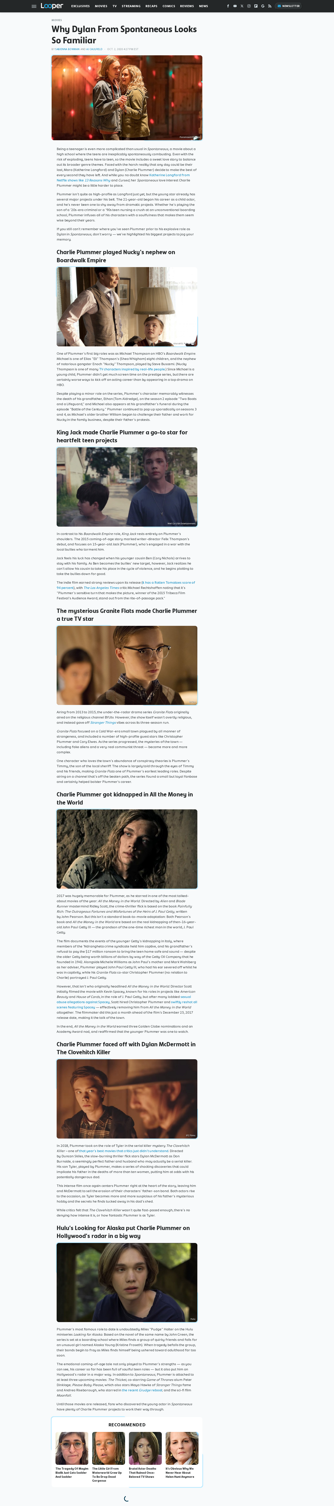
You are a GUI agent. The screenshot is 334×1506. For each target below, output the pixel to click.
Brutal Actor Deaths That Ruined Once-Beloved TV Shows (142, 1473)
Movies (101, 6)
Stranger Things (103, 722)
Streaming (131, 6)
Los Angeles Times (104, 587)
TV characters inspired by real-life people (132, 369)
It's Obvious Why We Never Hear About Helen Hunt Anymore (180, 1473)
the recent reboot (142, 1390)
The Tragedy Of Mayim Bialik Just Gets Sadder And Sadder (71, 1473)
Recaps (152, 6)
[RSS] (270, 7)
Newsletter (291, 6)
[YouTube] (235, 7)
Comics (169, 6)
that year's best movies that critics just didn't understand (123, 1151)
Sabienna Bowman (67, 49)
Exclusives (80, 6)
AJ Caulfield (94, 49)
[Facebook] (228, 7)
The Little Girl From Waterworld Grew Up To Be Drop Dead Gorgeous (107, 1475)
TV (114, 6)
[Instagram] (249, 7)
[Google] (263, 7)
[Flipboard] (256, 7)
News (203, 6)
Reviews (187, 6)
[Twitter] (242, 7)
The (87, 587)
